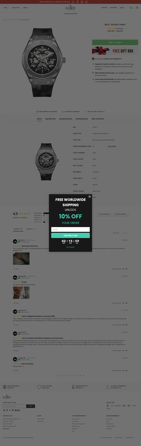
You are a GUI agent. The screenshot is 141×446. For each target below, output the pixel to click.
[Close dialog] (89, 196)
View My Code (70, 235)
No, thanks (70, 247)
